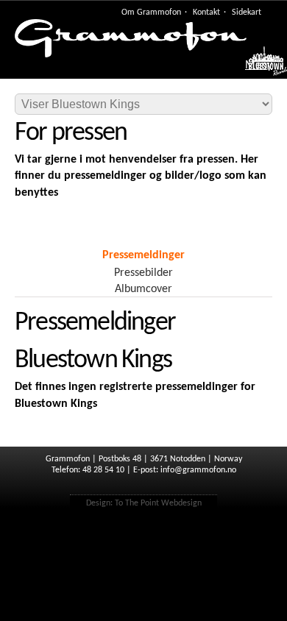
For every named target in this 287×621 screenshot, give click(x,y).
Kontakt (206, 12)
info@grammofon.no (198, 470)
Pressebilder (143, 273)
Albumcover (143, 289)
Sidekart (246, 12)
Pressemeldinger (143, 255)
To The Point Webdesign (158, 503)
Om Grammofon (151, 12)
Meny (258, 65)
